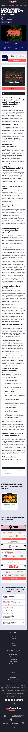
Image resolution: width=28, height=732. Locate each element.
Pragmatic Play (13, 659)
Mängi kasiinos (14, 32)
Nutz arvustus (14, 541)
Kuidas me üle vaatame (13, 679)
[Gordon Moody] (13, 719)
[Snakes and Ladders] (9, 501)
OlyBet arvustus (13, 580)
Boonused (13, 636)
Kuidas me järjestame (13, 677)
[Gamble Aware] (11, 723)
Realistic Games (9, 247)
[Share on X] (2, 22)
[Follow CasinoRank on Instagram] (9, 700)
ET (13, 703)
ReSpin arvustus (13, 561)
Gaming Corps (13, 657)
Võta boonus (16, 60)
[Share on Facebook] (5, 22)
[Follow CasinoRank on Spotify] (18, 700)
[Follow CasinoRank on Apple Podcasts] (21, 700)
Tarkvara (14, 641)
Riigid (13, 643)
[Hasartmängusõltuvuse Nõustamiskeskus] (18, 716)
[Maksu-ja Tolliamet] (7, 716)
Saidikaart (13, 645)
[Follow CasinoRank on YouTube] (15, 700)
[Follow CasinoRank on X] (12, 700)
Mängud (14, 638)
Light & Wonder (14, 661)
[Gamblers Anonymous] (23, 723)
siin (22, 121)
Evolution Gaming (13, 654)
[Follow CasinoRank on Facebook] (6, 700)
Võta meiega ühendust (13, 675)
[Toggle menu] (2, 1)
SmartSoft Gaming (13, 664)
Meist (13, 672)
